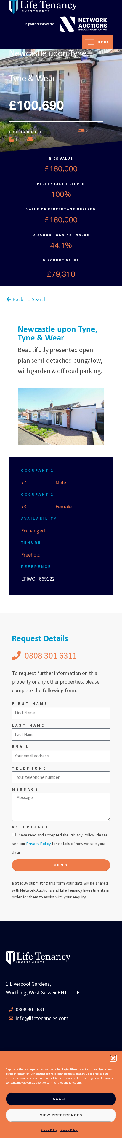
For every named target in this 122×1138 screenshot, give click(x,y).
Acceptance (30, 827)
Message (25, 789)
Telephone (29, 768)
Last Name (28, 725)
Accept (61, 1099)
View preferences (61, 1115)
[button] (113, 1058)
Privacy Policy (69, 1130)
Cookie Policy (49, 1130)
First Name (30, 703)
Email (21, 746)
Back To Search (28, 299)
